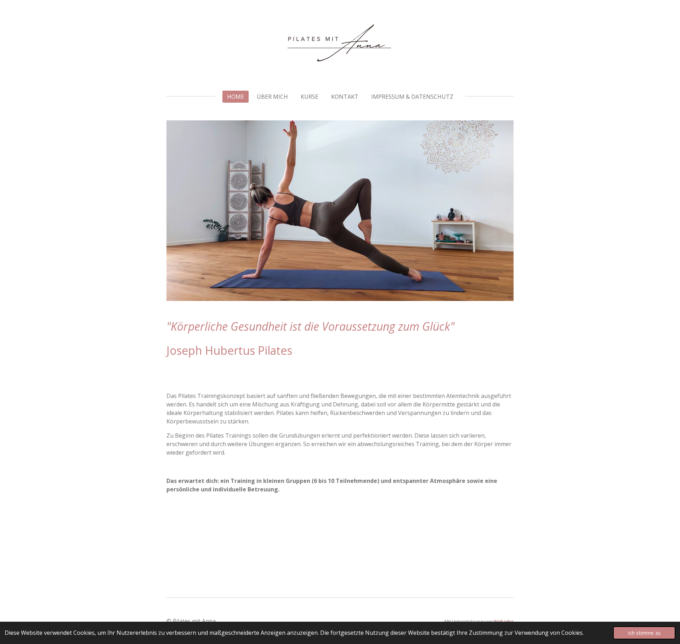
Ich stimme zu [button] (644, 632)
